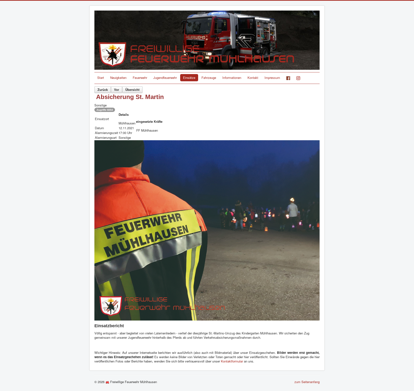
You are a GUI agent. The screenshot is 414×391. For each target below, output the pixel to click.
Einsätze (189, 77)
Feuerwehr (140, 77)
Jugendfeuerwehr (165, 77)
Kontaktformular (232, 361)
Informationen (231, 77)
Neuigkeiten (118, 77)
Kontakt (252, 77)
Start (100, 77)
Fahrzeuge (208, 77)
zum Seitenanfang (307, 381)
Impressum (272, 77)
